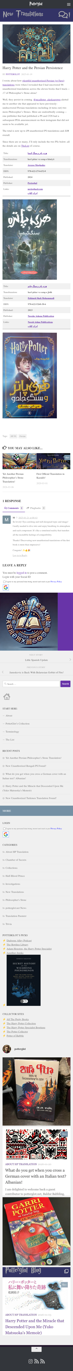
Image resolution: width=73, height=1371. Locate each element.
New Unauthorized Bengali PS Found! (26, 765)
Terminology (12, 731)
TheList (25, 145)
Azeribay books (15, 952)
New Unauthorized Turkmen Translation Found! (31, 798)
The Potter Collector (17, 1031)
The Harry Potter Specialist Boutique (26, 1027)
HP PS (13, 436)
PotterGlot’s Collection (18, 723)
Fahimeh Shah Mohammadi (41, 298)
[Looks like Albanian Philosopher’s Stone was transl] (36, 1161)
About (9, 715)
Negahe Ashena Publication (41, 316)
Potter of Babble (15, 1035)
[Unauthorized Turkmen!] (36, 1231)
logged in (22, 572)
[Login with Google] (6, 587)
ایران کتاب (33, 193)
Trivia (9, 924)
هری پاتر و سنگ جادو (37, 286)
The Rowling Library (17, 944)
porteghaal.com (35, 188)
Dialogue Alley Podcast (19, 940)
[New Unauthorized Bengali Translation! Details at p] (36, 1091)
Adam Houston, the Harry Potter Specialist (29, 948)
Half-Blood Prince (15, 875)
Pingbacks (37, 508)
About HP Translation (17, 851)
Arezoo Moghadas (36, 165)
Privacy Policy (56, 581)
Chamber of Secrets (16, 859)
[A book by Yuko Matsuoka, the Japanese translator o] (36, 1301)
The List (10, 739)
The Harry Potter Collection (21, 1023)
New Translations (23, 14)
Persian (22, 436)
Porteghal (32, 183)
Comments (15, 508)
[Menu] (69, 4)
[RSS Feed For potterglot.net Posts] (36, 1361)
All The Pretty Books (18, 1019)
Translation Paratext (16, 916)
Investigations (13, 883)
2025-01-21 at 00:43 (28, 517)
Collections (11, 867)
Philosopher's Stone (16, 899)
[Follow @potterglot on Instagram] (30, 1361)
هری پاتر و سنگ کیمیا (37, 153)
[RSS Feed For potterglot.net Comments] (42, 1361)
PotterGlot (13, 74)
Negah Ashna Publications (40, 322)
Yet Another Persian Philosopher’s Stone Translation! (13, 477)
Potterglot (36, 4)
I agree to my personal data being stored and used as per (34, 581)
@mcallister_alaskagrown (47, 99)
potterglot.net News (16, 908)
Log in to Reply (20, 555)
